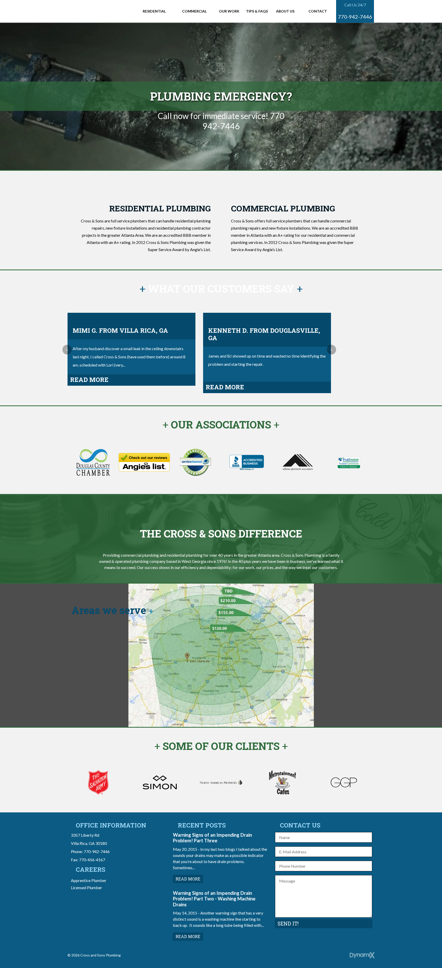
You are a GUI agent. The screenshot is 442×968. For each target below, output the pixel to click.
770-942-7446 (355, 17)
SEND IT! (288, 923)
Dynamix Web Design (362, 955)
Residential (154, 11)
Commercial (194, 11)
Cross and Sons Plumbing (102, 11)
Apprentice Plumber (88, 880)
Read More (89, 379)
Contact (317, 11)
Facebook (215, 957)
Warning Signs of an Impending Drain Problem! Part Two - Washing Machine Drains (214, 898)
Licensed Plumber (86, 887)
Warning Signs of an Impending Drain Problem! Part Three (212, 837)
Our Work (229, 11)
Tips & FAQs (257, 11)
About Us (285, 11)
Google (226, 957)
